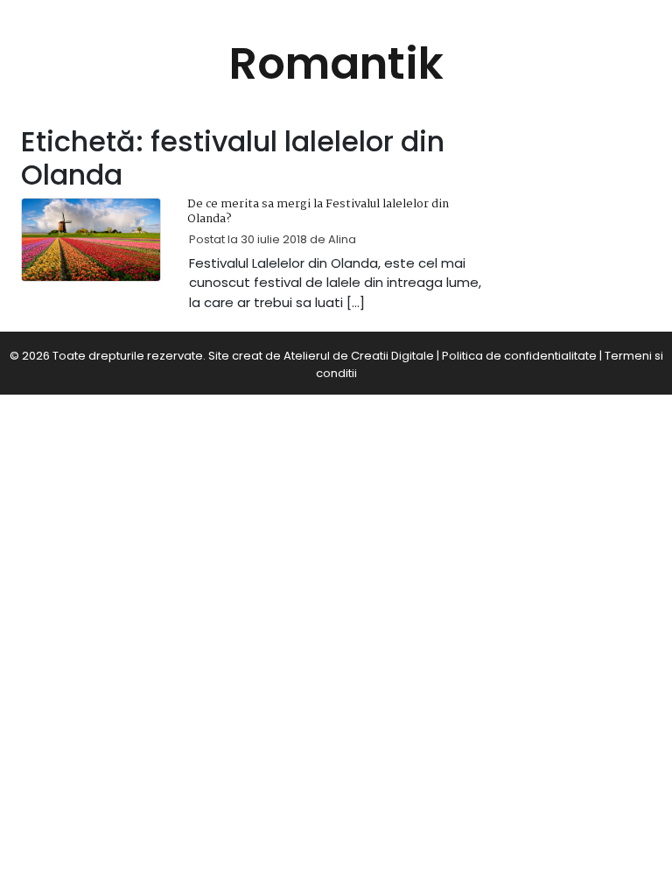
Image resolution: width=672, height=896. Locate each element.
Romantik (336, 63)
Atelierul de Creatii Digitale (359, 355)
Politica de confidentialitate (519, 355)
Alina (342, 239)
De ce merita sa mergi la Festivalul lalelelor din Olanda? (318, 211)
